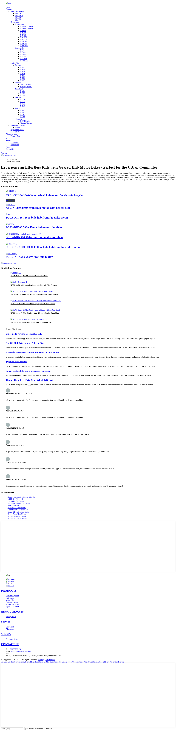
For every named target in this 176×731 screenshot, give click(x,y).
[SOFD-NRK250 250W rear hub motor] (11, 254)
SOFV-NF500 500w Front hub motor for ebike (34, 227)
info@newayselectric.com (21, 651)
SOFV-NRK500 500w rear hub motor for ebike (34, 237)
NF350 (23, 52)
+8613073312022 (16, 649)
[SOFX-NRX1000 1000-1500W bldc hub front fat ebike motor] (11, 244)
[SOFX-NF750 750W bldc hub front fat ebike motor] (10, 214)
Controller (19, 89)
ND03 (22, 104)
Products (9, 9)
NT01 (22, 115)
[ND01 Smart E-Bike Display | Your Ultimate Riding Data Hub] (35, 310)
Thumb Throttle (26, 123)
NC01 (22, 91)
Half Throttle (25, 121)
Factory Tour (15, 136)
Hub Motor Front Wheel (17, 508)
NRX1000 (24, 46)
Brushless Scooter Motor (17, 516)
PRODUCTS (9, 590)
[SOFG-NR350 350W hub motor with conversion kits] (30, 319)
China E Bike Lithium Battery (19, 512)
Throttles (18, 119)
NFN (17, 132)
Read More (10, 201)
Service (8, 140)
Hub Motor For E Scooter (17, 518)
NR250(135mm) (26, 26)
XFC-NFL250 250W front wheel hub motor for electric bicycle (44, 195)
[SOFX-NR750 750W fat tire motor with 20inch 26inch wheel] (33, 291)
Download (15, 143)
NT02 (22, 117)
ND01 (22, 100)
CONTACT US (10, 644)
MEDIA (6, 634)
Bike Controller (13, 505)
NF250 (23, 50)
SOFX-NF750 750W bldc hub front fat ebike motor (37, 217)
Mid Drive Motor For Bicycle (113, 662)
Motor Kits (15, 63)
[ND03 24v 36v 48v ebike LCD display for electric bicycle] (36, 301)
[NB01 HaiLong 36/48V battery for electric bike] (16, 273)
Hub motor (15, 22)
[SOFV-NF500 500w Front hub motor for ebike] (10, 224)
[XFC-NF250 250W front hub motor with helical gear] (10, 205)
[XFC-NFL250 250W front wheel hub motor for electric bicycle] (11, 191)
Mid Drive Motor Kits (92, 662)
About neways (11, 134)
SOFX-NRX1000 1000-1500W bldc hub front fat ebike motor (43, 247)
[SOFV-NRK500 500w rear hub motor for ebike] (23, 234)
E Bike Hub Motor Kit (52, 662)
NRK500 (23, 41)
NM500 (18, 20)
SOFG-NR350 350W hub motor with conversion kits (31, 322)
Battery (18, 65)
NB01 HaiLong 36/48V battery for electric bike (29, 276)
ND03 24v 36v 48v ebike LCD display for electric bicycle (33, 304)
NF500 (23, 54)
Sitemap (41, 660)
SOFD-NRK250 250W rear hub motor (29, 256)
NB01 (22, 67)
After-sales (15, 145)
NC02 (22, 93)
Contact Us (10, 149)
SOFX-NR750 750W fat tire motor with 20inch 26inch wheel (34, 294)
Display (18, 97)
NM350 (18, 18)
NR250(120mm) (26, 28)
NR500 (23, 33)
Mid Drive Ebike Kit (15, 499)
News (8, 147)
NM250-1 (19, 16)
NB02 (22, 69)
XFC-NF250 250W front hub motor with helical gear (38, 207)
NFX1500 (24, 61)
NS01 (22, 110)
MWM (17, 127)
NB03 (22, 72)
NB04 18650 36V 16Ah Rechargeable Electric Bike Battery (34, 285)
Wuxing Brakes (26, 87)
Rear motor (19, 24)
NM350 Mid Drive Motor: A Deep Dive (25, 343)
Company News (12, 639)
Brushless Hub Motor (35, 662)
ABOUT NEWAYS (12, 611)
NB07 (22, 80)
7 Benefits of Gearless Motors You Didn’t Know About (32, 352)
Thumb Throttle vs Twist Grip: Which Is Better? (29, 380)
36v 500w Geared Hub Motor (19, 503)
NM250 (18, 13)
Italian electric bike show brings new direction (28, 371)
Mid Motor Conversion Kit (18, 510)
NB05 (22, 76)
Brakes (18, 82)
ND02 (22, 102)
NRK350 (23, 39)
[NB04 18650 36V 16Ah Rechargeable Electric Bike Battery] (19, 282)
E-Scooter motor (12, 602)
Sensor (17, 108)
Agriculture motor (17, 130)
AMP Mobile (50, 660)
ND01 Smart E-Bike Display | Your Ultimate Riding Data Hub (35, 313)
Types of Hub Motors (16, 361)
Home (8, 7)
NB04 (22, 74)
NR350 (23, 31)
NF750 (23, 56)
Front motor (19, 48)
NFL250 (23, 59)
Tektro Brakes (25, 84)
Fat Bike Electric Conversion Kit (13, 662)
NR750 (23, 35)
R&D (8, 138)
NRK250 (23, 37)
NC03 (22, 95)
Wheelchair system (18, 125)
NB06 (22, 78)
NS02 (22, 112)
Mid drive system (17, 11)
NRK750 (23, 44)
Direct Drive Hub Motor (17, 514)
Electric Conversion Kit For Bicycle (21, 497)
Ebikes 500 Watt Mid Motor (72, 662)
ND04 (22, 106)
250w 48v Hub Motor (16, 501)
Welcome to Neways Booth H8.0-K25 (24, 334)
